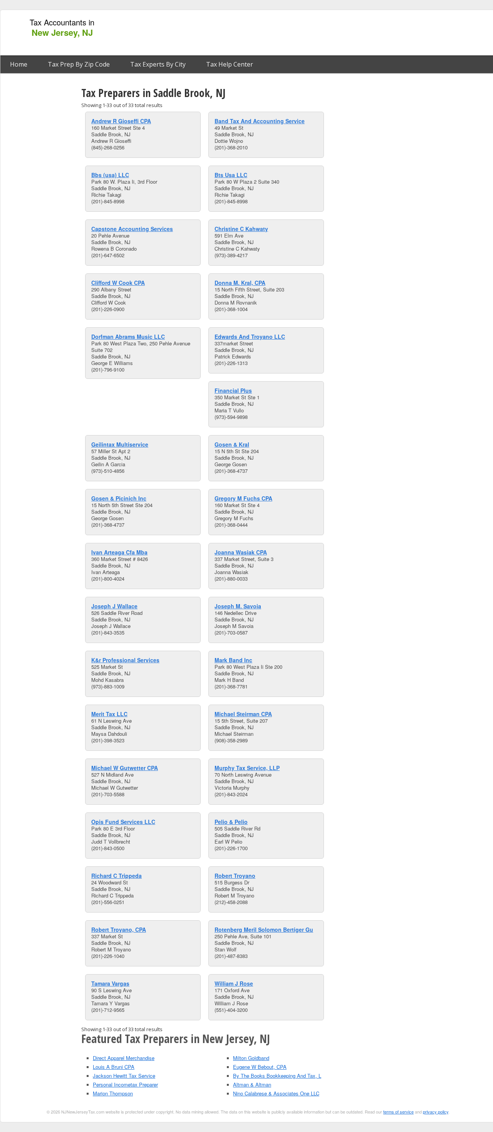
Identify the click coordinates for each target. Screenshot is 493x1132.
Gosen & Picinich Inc (118, 498)
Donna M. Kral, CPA (240, 282)
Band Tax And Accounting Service (260, 121)
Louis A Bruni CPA (113, 1066)
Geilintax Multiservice (119, 444)
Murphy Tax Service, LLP (247, 768)
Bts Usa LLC (231, 175)
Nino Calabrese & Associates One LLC (276, 1093)
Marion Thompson (113, 1093)
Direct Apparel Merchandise (123, 1058)
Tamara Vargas (110, 983)
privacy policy (435, 1112)
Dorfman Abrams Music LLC (128, 336)
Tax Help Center (229, 64)
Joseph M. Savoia (238, 606)
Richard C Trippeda (116, 875)
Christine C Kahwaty (241, 229)
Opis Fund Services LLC (123, 822)
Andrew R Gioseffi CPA (121, 121)
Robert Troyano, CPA (118, 929)
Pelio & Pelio (231, 822)
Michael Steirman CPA (243, 714)
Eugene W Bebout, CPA (260, 1066)
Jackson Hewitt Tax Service (124, 1075)
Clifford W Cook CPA (118, 282)
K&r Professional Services (125, 660)
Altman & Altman (252, 1084)
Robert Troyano (235, 875)
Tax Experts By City (158, 64)
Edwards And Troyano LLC (250, 336)
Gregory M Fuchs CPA (243, 498)
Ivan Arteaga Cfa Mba (119, 552)
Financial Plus (233, 390)
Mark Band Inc (233, 660)
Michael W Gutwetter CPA (124, 768)
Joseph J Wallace (114, 606)
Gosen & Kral (232, 444)
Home (18, 64)
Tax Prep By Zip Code (79, 64)
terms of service (398, 1112)
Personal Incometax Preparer (125, 1084)
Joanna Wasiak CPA (241, 552)
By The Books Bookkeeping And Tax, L (277, 1075)
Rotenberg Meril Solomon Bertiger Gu (264, 929)
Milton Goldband (251, 1058)
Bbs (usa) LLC (110, 175)
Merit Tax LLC (109, 714)
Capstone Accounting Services (132, 229)
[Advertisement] (351, 33)
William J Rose (234, 983)
